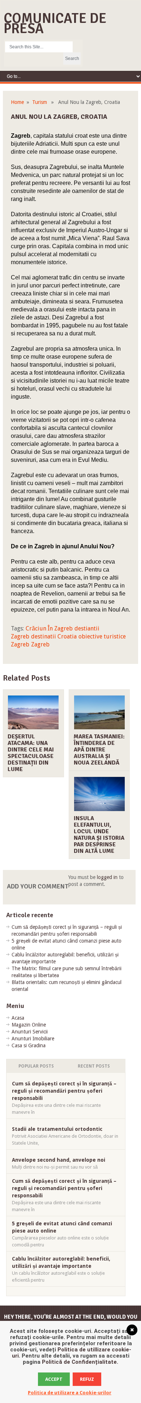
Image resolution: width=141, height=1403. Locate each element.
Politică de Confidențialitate (79, 1362)
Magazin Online (29, 1025)
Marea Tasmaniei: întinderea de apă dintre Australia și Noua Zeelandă (99, 749)
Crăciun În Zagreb (49, 628)
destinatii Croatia (54, 636)
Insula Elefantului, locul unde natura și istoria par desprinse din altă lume (99, 835)
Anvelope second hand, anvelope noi (58, 1160)
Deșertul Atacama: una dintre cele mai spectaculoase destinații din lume (31, 753)
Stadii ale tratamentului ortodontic (57, 1129)
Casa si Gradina (29, 1045)
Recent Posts (94, 1066)
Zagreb (40, 644)
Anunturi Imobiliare (33, 1038)
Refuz (87, 1379)
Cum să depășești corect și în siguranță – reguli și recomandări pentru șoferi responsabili (64, 1091)
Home (17, 102)
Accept (54, 1379)
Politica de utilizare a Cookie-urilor (69, 1392)
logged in (107, 877)
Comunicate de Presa (55, 23)
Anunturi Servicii (30, 1032)
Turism (39, 102)
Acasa (18, 1018)
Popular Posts (36, 1066)
